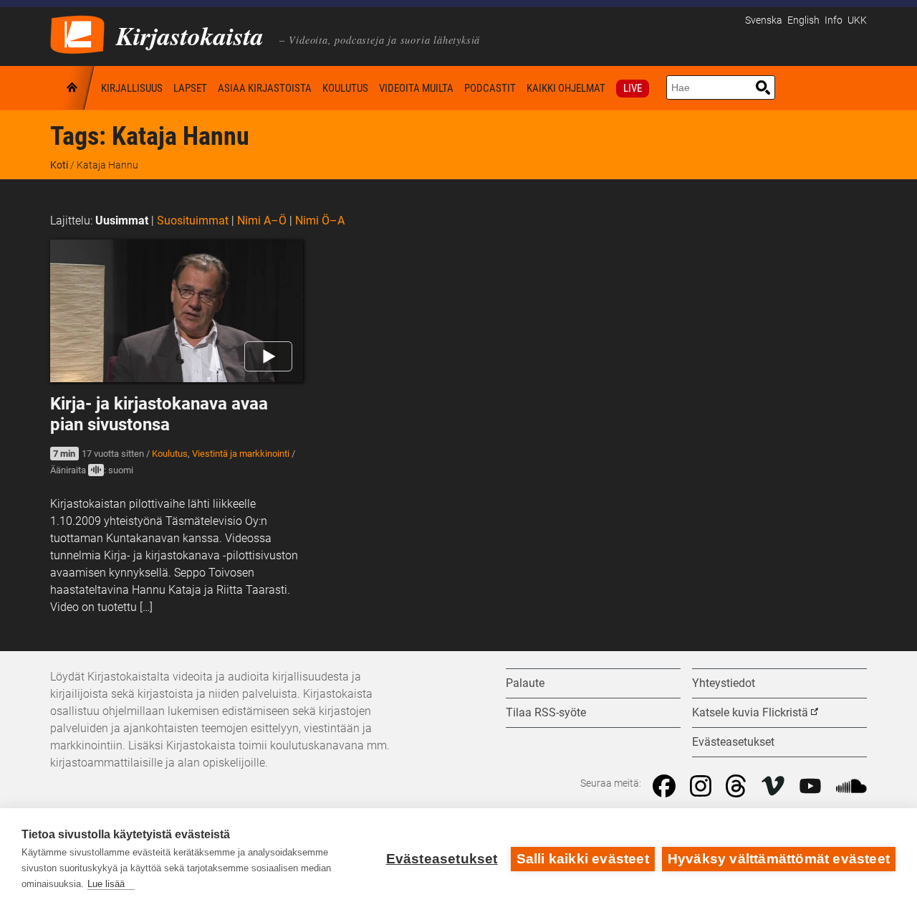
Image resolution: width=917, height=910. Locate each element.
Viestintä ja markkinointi (240, 453)
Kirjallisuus (132, 88)
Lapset (190, 88)
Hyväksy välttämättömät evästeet (779, 858)
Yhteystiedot (723, 683)
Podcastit (490, 88)
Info (833, 20)
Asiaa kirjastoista (265, 88)
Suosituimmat (193, 220)
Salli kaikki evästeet (583, 858)
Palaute (525, 683)
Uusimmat (121, 220)
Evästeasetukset (442, 858)
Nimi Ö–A (320, 220)
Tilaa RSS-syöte (546, 712)
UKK (857, 20)
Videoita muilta (416, 88)
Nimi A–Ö (262, 220)
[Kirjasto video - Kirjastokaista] (77, 33)
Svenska (763, 20)
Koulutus (345, 88)
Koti (73, 88)
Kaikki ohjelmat (566, 88)
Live (632, 88)
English (803, 20)
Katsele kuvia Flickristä (750, 712)
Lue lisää (106, 883)
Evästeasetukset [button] (733, 742)
